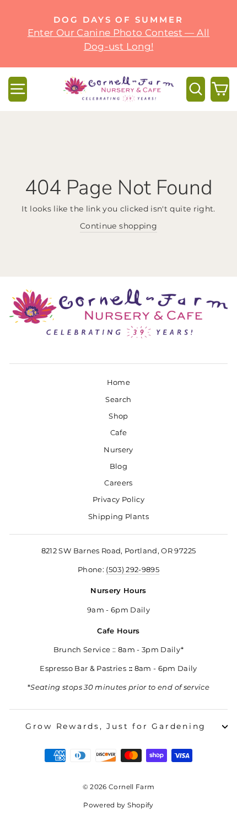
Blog (118, 466)
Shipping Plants (118, 516)
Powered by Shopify (118, 805)
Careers (118, 483)
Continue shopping (118, 225)
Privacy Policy (118, 499)
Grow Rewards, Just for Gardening (115, 726)
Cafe (118, 433)
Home (118, 382)
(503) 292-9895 (132, 569)
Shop (118, 416)
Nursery (118, 450)
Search (118, 399)
